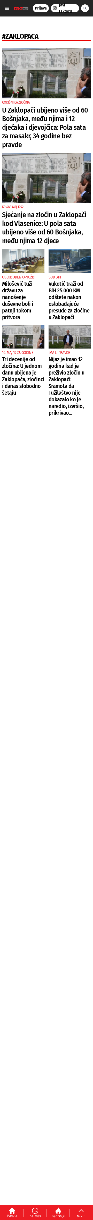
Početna (12, 1215)
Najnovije (35, 1215)
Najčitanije (58, 1216)
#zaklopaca (20, 36)
